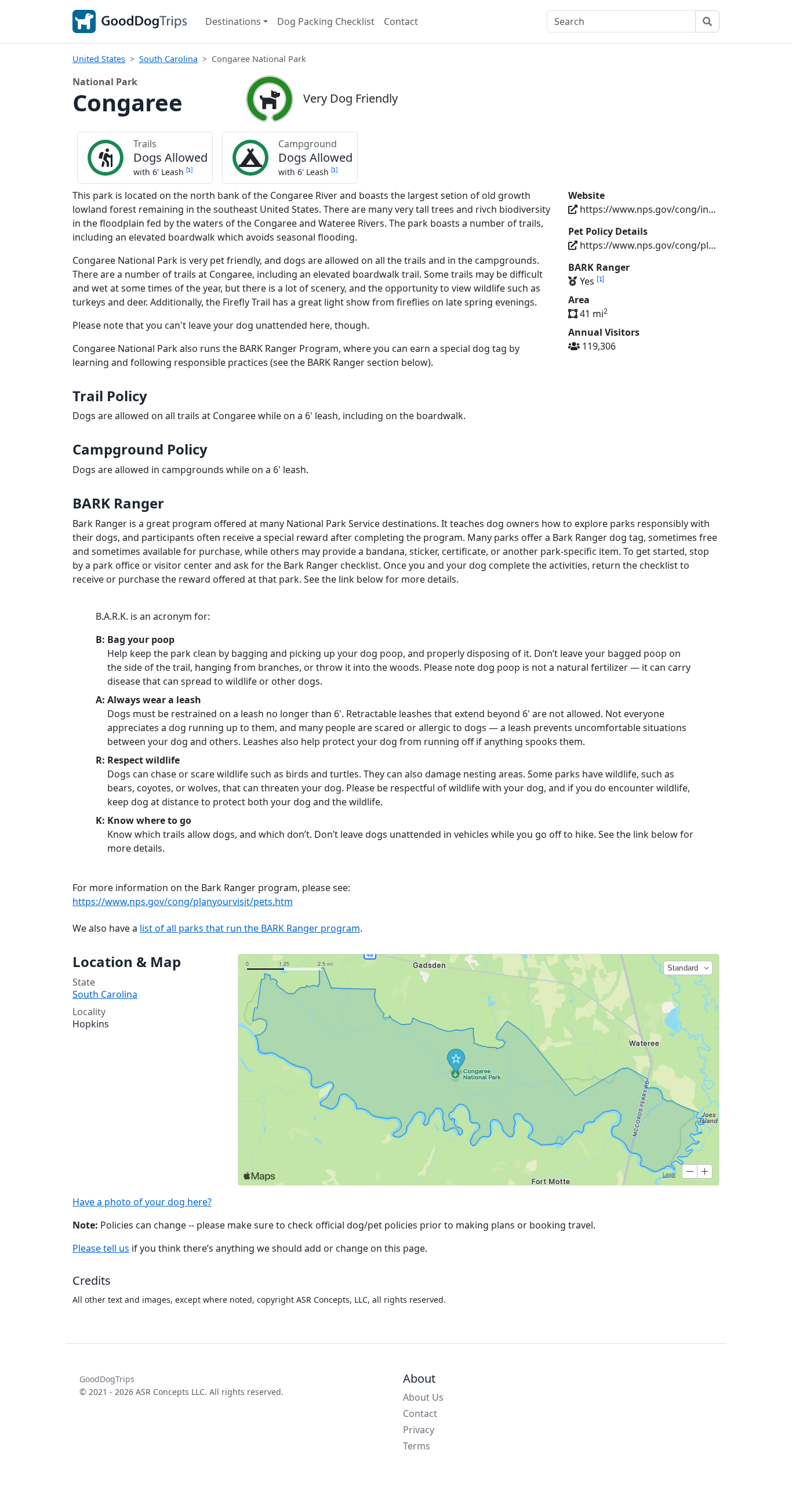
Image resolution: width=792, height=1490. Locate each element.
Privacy (418, 1429)
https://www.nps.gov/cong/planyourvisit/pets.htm (648, 245)
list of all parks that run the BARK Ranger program (250, 928)
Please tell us (100, 1248)
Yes (590, 281)
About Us (423, 1397)
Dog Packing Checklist (326, 21)
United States (98, 58)
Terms (416, 1446)
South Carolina (168, 58)
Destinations (233, 21)
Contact (401, 21)
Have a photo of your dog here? (142, 1201)
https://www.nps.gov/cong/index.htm (648, 209)
